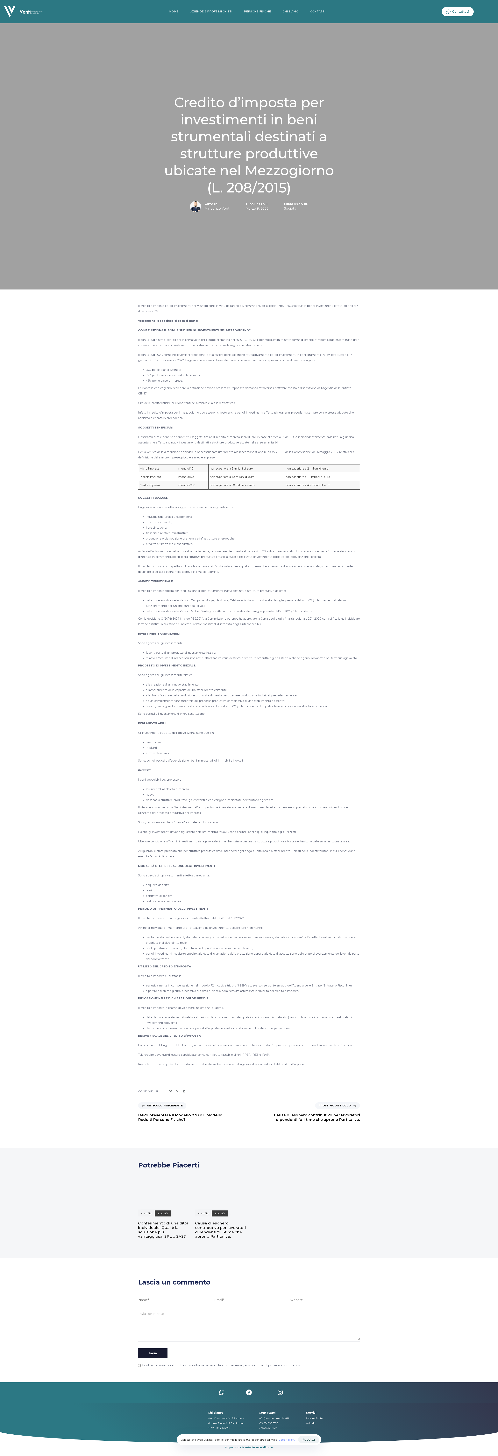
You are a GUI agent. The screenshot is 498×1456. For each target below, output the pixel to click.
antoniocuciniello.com (259, 1447)
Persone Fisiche (314, 1418)
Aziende (310, 1423)
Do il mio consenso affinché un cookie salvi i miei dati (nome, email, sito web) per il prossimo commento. (221, 1365)
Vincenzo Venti (217, 208)
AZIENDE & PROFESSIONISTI (211, 11)
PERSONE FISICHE (257, 11)
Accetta (309, 1439)
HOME (174, 11)
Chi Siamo (215, 1412)
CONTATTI (317, 11)
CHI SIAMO (290, 11)
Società (290, 208)
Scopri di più (287, 1439)
